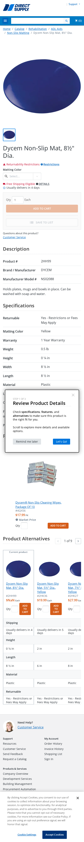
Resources (9, 743)
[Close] (77, 798)
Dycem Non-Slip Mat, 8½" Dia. (17, 586)
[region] (42, 817)
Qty (17, 525)
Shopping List (53, 754)
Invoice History (53, 749)
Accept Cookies (55, 834)
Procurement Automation (19, 789)
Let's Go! (61, 441)
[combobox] (21, 176)
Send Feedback (13, 754)
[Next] (78, 541)
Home (7, 29)
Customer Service (14, 237)
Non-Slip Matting (18, 33)
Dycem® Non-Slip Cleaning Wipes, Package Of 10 (38, 504)
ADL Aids (57, 29)
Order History (53, 743)
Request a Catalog (15, 759)
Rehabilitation (38, 29)
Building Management (17, 784)
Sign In (48, 759)
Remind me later (27, 441)
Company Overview (15, 774)
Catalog (19, 29)
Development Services (17, 779)
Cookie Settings (27, 834)
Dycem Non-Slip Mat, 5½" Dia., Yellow (48, 588)
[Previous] (58, 541)
